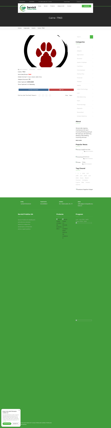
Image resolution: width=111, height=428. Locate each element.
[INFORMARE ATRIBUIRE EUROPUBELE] (59, 224)
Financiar (79, 77)
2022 (77, 178)
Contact (69, 6)
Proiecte (52, 6)
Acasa (39, 6)
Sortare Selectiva (82, 116)
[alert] (11, 418)
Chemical (78, 180)
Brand (86, 178)
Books (81, 178)
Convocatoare (81, 70)
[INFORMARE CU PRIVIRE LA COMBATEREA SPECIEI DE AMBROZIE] (65, 229)
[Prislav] (78, 162)
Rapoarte (79, 108)
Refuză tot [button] (15, 423)
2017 (87, 173)
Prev (66, 95)
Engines (78, 182)
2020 (85, 175)
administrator (23, 69)
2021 (89, 175)
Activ (78, 47)
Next (70, 95)
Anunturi (79, 58)
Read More (79, 140)
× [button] (19, 410)
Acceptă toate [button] (7, 423)
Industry (88, 182)
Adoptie (79, 51)
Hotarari (79, 81)
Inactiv (39, 69)
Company (85, 180)
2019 (81, 175)
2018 (77, 175)
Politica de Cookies (40, 422)
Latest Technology (82, 89)
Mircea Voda (87, 149)
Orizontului (86, 156)
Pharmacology (81, 104)
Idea (82, 182)
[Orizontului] (79, 157)
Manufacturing (81, 97)
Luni (78, 93)
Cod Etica (80, 66)
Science (78, 184)
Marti (78, 100)
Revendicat (80, 112)
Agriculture (80, 54)
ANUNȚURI (86, 6)
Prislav (83, 162)
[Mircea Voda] (80, 150)
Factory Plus (80, 74)
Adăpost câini (61, 6)
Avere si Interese (82, 62)
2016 (83, 173)
